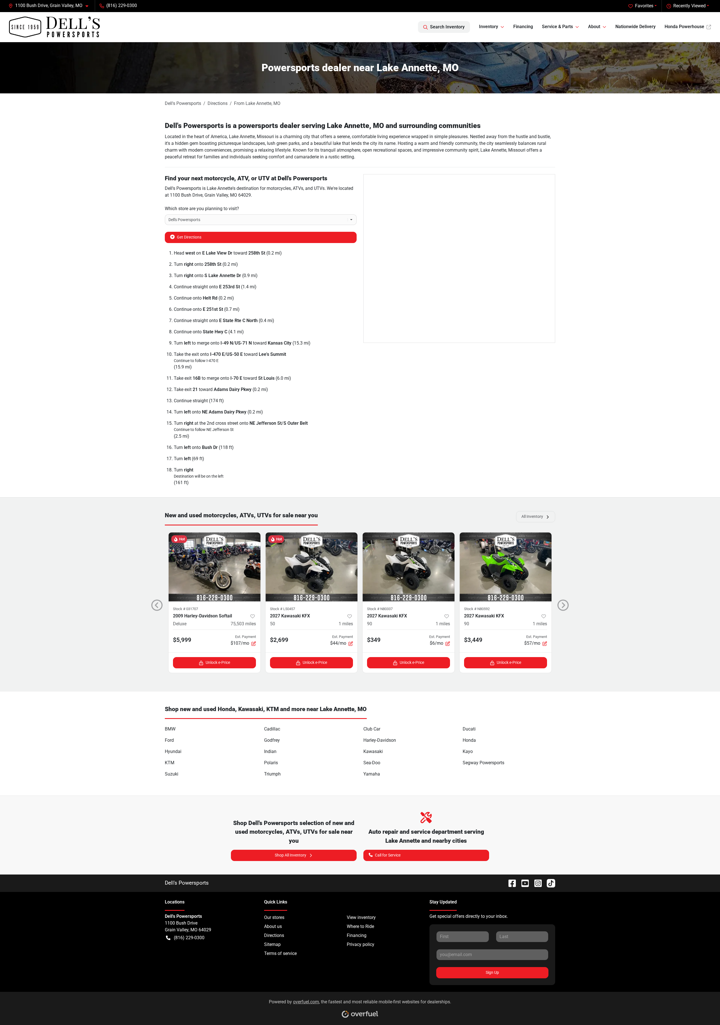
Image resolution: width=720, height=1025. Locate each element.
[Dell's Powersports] (54, 27)
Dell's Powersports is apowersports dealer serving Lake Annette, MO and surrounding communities (323, 126)
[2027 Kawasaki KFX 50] (311, 566)
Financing (523, 26)
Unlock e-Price (218, 662)
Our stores (274, 917)
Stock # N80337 (380, 609)
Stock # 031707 (185, 609)
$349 (374, 640)
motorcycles (279, 188)
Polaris (271, 762)
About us (273, 926)
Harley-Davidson (379, 740)
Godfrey (272, 740)
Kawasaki (373, 751)
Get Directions (189, 237)
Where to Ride (360, 926)
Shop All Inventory (290, 855)
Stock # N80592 (477, 609)
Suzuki (171, 774)
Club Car (371, 729)
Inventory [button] (488, 26)
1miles (346, 623)
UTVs (319, 188)
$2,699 (279, 640)
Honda (469, 740)
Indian (270, 751)
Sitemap (272, 944)
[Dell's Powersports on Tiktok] (548, 883)
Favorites (644, 5)
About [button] (594, 26)
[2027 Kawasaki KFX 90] (408, 566)
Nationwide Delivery (635, 26)
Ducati (469, 729)
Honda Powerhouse (684, 26)
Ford (169, 740)
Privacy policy (360, 944)
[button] (50, 5)
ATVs (298, 188)
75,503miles (243, 623)
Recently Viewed (689, 5)
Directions (274, 935)
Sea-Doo (371, 762)
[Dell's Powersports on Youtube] (522, 883)
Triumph (272, 774)
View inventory (361, 917)
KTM (169, 762)
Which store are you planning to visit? (202, 208)
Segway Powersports (483, 762)
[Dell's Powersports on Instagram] (535, 883)
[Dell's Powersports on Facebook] (509, 883)
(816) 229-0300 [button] (121, 5)
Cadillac (272, 729)
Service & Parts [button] (557, 26)
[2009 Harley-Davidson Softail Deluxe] (214, 566)
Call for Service (387, 855)
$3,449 (473, 640)
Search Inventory (447, 27)
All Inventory (532, 516)
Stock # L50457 (282, 609)
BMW (170, 729)
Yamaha (371, 774)
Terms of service (280, 953)
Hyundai (173, 751)
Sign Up (492, 972)
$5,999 (182, 640)
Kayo (468, 751)
